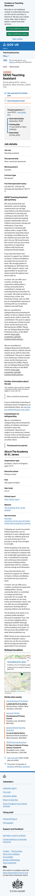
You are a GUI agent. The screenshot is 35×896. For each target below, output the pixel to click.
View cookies (17, 39)
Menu (5, 56)
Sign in (5, 48)
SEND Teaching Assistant (16, 742)
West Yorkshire (24, 766)
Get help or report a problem (14, 835)
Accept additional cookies (17, 29)
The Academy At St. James (16, 662)
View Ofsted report (12, 499)
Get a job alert (13, 758)
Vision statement (9, 863)
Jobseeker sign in (10, 788)
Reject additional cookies (18, 34)
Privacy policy (16, 851)
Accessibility (8, 857)
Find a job (7, 792)
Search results (14, 66)
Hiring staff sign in (10, 819)
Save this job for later (16, 101)
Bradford (10, 766)
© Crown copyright (17, 891)
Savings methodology (11, 860)
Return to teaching (10, 800)
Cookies (6, 851)
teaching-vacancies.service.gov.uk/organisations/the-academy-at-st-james (17, 520)
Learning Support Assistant (17, 701)
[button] (22, 674)
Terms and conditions (11, 854)
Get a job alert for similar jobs (17, 94)
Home (5, 66)
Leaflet (8, 691)
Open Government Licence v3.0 (15, 873)
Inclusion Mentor (13, 713)
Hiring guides (8, 823)
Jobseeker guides (10, 796)
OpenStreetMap (21, 691)
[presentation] (17, 674)
